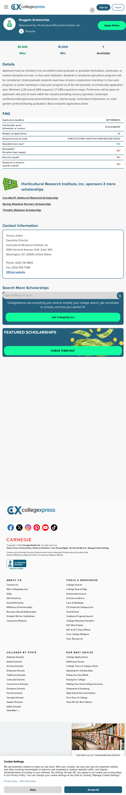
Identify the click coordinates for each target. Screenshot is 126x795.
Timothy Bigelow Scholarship (21, 210)
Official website (15, 272)
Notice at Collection (41, 548)
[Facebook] (11, 530)
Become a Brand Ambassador (22, 611)
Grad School (72, 611)
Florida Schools (14, 693)
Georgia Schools (15, 697)
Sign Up (103, 7)
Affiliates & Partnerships (19, 607)
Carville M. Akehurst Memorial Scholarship (30, 197)
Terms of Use (12, 548)
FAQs (9, 593)
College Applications (77, 657)
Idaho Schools (14, 706)
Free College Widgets (77, 634)
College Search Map (76, 589)
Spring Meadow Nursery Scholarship (26, 204)
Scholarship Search (76, 593)
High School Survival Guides (80, 693)
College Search (74, 584)
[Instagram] (28, 530)
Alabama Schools (15, 657)
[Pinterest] (37, 530)
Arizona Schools (15, 666)
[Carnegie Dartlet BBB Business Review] (16, 569)
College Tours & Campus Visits (82, 666)
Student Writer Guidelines (21, 616)
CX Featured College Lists (79, 607)
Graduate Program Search (79, 616)
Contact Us (12, 584)
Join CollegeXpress (63, 317)
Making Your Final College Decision (84, 684)
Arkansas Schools (16, 670)
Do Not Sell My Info (78, 548)
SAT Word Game (74, 625)
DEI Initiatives (14, 598)
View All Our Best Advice (79, 702)
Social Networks (15, 602)
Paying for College (75, 679)
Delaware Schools (16, 688)
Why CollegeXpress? (17, 589)
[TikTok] (54, 530)
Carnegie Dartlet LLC (31, 545)
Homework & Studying (77, 688)
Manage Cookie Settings (98, 548)
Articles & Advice (75, 598)
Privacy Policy (25, 548)
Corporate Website (17, 620)
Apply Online (111, 25)
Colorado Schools (16, 679)
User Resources (74, 638)
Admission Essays (75, 661)
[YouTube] (45, 530)
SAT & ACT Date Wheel (78, 629)
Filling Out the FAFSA (77, 675)
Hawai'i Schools (15, 702)
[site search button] (92, 10)
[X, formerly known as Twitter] (19, 530)
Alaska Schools (14, 661)
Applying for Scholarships (79, 670)
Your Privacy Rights (59, 548)
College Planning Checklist (80, 620)
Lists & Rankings (75, 602)
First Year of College (76, 697)
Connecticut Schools (17, 684)
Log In (118, 7)
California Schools (16, 675)
